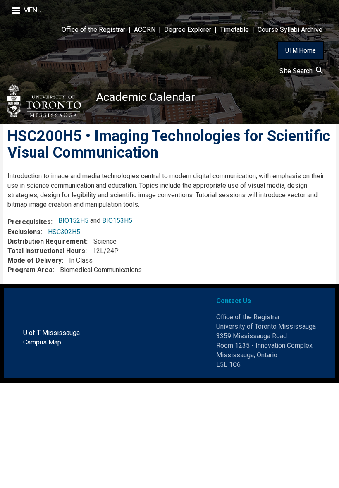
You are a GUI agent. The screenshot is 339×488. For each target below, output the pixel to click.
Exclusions (24, 232)
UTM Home (300, 50)
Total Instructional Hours (46, 251)
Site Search (297, 71)
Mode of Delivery (34, 260)
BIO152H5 (73, 221)
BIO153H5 (117, 221)
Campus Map (42, 342)
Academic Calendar (145, 97)
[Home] (48, 101)
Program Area (30, 270)
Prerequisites (29, 222)
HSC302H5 (64, 232)
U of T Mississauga (51, 333)
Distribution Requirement (46, 241)
